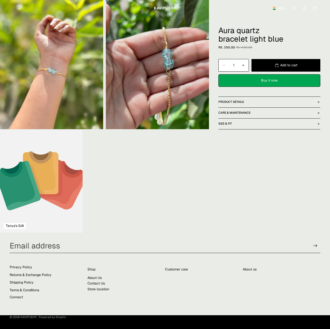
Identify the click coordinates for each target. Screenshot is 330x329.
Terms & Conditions (24, 290)
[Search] (294, 8)
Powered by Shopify (52, 317)
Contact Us (96, 283)
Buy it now (269, 80)
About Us (94, 278)
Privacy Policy (21, 267)
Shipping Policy (22, 282)
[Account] (304, 8)
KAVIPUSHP (29, 317)
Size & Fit (225, 124)
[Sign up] (315, 246)
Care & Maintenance (234, 113)
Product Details (231, 102)
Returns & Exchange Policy (30, 275)
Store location (98, 289)
